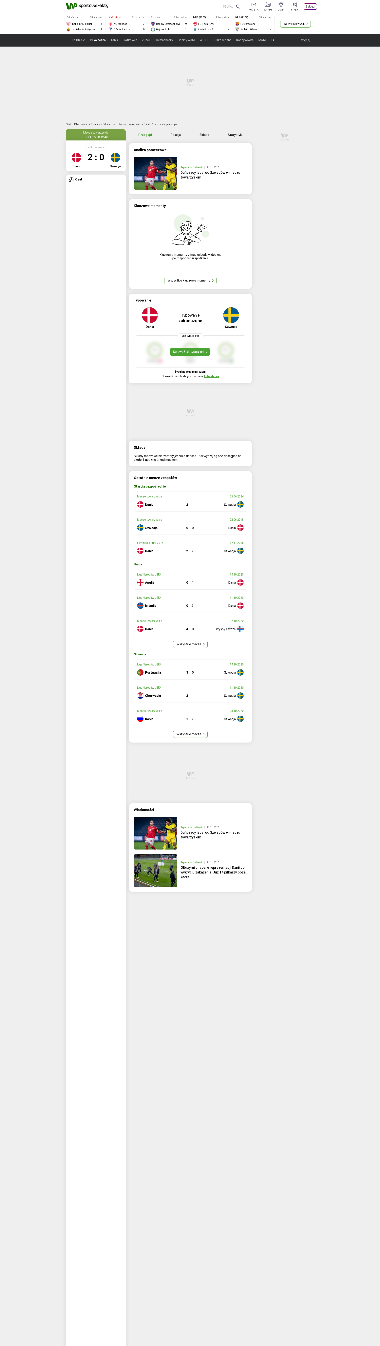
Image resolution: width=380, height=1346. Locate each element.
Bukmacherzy (163, 40)
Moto (262, 40)
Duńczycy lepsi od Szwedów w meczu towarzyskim (210, 174)
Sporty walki (186, 40)
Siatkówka (130, 40)
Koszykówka (245, 40)
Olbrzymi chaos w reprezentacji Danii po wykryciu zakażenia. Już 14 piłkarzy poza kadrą (213, 872)
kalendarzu (211, 376)
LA (273, 40)
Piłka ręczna (222, 40)
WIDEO (205, 40)
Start (68, 124)
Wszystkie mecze (189, 644)
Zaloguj (310, 6)
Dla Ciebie (77, 40)
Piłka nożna (98, 40)
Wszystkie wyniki (294, 23)
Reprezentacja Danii (191, 167)
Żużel (146, 40)
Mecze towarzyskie (130, 124)
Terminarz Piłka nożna (103, 124)
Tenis (114, 40)
